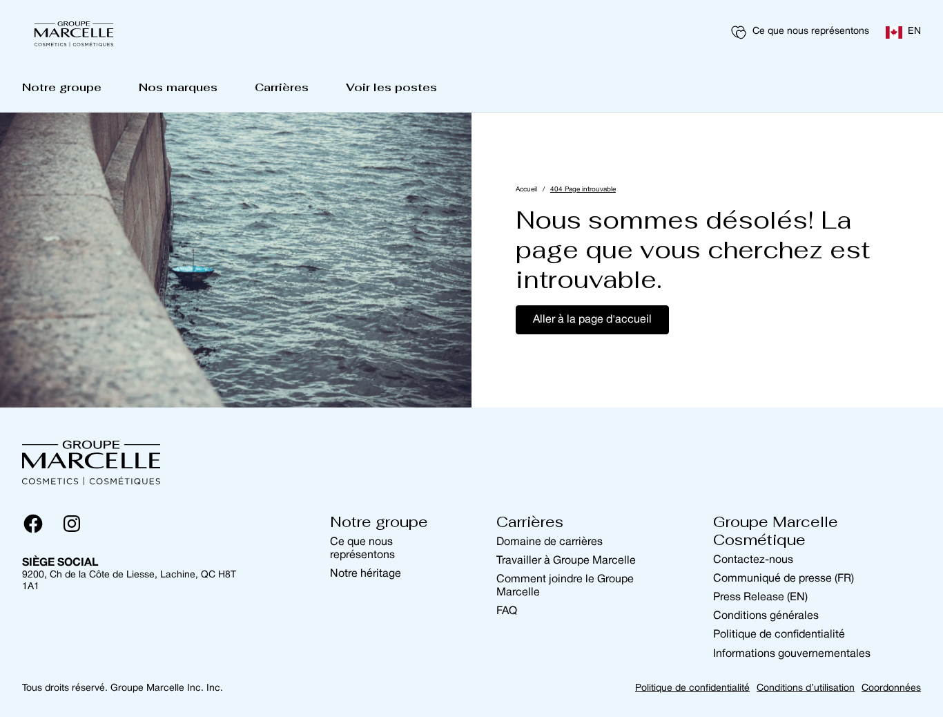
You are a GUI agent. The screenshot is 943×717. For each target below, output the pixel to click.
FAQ (506, 611)
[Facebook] (33, 524)
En (914, 31)
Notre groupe (61, 87)
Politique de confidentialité (779, 635)
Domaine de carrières (549, 542)
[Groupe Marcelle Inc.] (74, 32)
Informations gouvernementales (792, 654)
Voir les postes (391, 87)
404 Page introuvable (583, 190)
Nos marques (178, 87)
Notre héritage (365, 574)
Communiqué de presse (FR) (783, 579)
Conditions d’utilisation (806, 688)
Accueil (526, 190)
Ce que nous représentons (810, 31)
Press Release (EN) (760, 597)
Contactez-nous (753, 560)
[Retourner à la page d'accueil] (91, 460)
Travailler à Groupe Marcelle (566, 561)
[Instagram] (72, 524)
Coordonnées (891, 688)
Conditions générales (766, 616)
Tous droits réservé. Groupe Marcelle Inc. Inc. (122, 688)
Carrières (282, 87)
